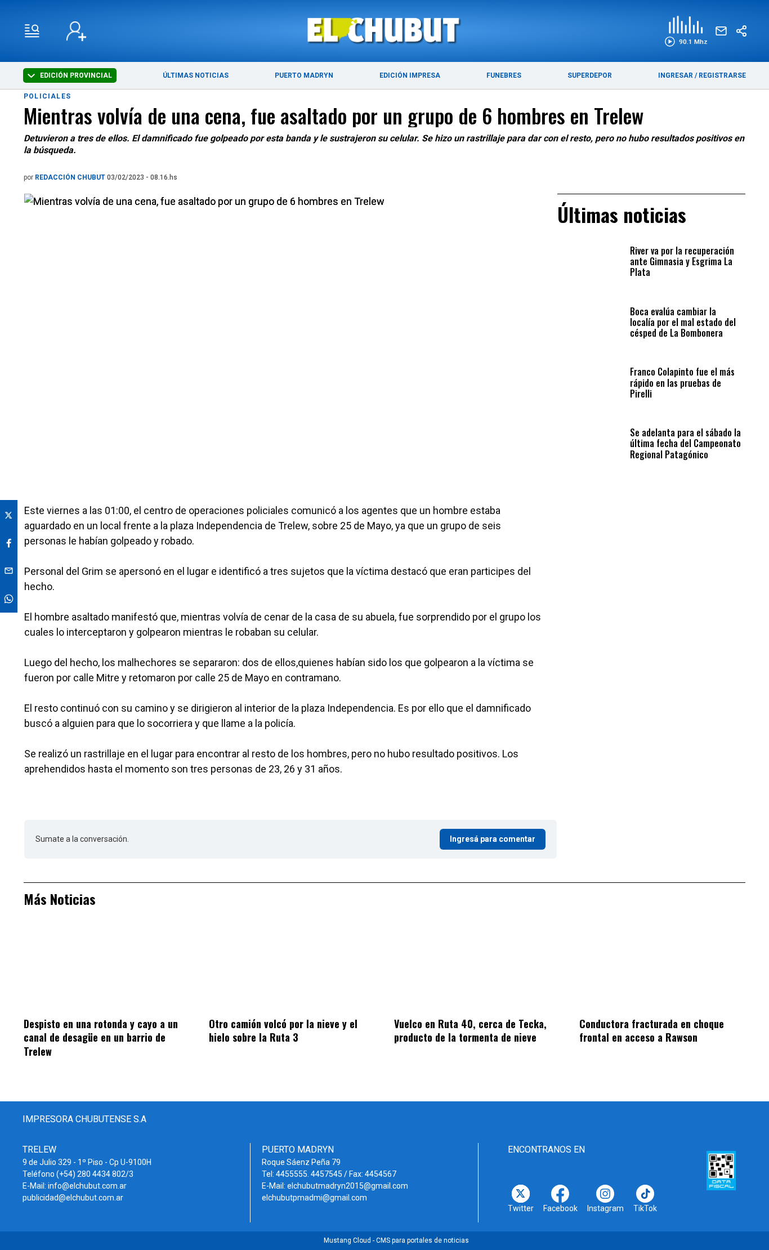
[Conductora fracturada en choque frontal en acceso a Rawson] (662, 969)
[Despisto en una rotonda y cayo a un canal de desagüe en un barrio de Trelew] (107, 969)
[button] (686, 31)
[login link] (76, 31)
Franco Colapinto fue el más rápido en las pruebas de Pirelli (682, 383)
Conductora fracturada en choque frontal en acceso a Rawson (651, 1030)
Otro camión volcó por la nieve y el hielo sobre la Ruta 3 (283, 1030)
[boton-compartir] (741, 31)
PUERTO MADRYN (304, 75)
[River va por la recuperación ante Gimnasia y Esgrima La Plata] (590, 264)
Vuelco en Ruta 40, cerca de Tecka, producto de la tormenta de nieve (470, 1030)
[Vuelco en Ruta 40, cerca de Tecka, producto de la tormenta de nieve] (477, 969)
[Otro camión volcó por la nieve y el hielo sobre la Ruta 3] (292, 969)
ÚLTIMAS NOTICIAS (196, 75)
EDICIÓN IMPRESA (409, 75)
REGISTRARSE (722, 75)
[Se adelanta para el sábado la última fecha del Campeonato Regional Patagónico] (590, 446)
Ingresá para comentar (492, 838)
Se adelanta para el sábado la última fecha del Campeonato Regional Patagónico (685, 444)
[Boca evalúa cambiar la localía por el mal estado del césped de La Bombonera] (590, 324)
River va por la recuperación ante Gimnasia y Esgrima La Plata (682, 262)
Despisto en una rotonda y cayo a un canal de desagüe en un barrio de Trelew (101, 1037)
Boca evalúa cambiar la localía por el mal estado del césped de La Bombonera (683, 323)
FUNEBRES (503, 75)
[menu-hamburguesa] (32, 31)
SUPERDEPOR (589, 75)
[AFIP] (721, 1170)
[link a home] (385, 30)
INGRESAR (675, 75)
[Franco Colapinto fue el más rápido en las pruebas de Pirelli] (590, 385)
